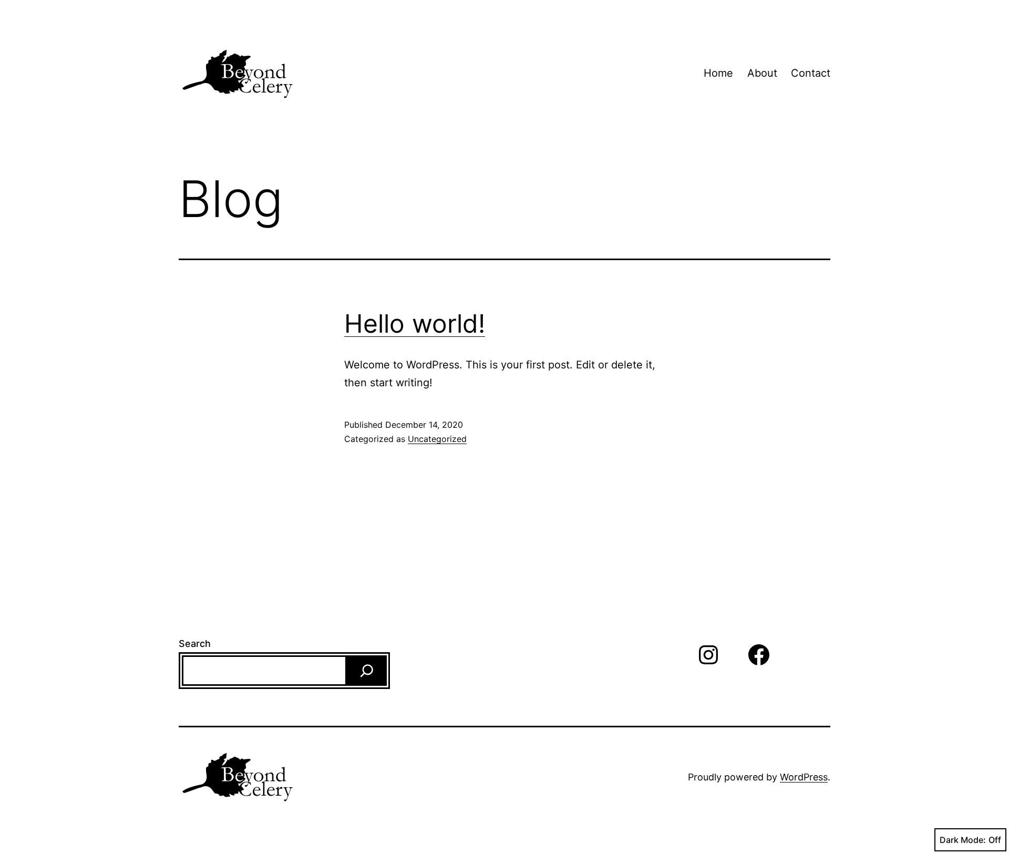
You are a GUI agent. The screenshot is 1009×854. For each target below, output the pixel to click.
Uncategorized (437, 439)
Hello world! (414, 323)
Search (195, 643)
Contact (810, 73)
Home (718, 73)
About (762, 73)
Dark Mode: (963, 840)
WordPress (804, 777)
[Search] (367, 670)
